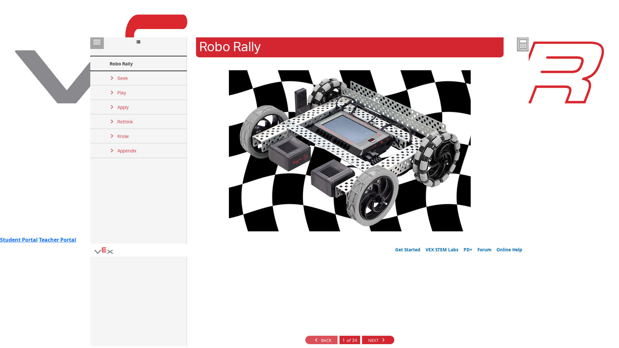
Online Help (509, 250)
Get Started (407, 250)
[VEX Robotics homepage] (103, 250)
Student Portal (19, 239)
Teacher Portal (57, 239)
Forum (484, 250)
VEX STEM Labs (442, 250)
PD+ (468, 250)
